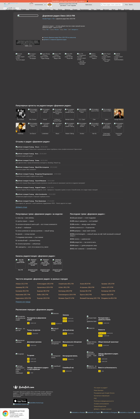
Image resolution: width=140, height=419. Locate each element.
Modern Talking (70, 133)
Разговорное (84, 9)
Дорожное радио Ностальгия (45, 270)
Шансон (67, 9)
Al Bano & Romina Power (57, 120)
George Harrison (118, 119)
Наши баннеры (98, 390)
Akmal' (45, 119)
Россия (57, 29)
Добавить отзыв (21, 207)
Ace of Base (20, 119)
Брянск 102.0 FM (107, 294)
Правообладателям (100, 406)
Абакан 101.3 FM (22, 284)
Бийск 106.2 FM (42, 294)
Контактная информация (102, 395)
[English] (93, 412)
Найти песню (88, 4)
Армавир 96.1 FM (22, 287)
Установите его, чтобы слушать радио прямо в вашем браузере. (17, 413)
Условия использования (101, 403)
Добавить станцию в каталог (103, 409)
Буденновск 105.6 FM (23, 298)
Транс (98, 9)
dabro (106, 119)
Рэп (92, 9)
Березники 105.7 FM (23, 294)
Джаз (119, 9)
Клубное (47, 9)
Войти (131, 4)
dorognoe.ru (75, 29)
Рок (54, 9)
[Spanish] (125, 412)
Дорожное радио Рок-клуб (57, 270)
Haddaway (20, 133)
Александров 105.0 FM (45, 284)
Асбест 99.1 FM (64, 287)
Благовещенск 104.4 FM (67, 294)
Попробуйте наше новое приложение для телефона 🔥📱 (70, 1)
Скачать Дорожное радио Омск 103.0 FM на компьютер (60, 37)
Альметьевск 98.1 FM (66, 284)
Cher (94, 119)
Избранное (32, 9)
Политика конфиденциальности (104, 401)
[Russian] (77, 412)
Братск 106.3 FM (86, 294)
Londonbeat (45, 133)
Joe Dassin (33, 133)
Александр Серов (119, 134)
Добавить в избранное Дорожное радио (55, 39)
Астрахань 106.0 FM (87, 287)
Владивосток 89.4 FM (108, 298)
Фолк (113, 9)
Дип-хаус (106, 9)
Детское (126, 9)
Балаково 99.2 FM (22, 291)
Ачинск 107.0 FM (107, 287)
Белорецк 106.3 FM (108, 291)
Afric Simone (32, 119)
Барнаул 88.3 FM (43, 291)
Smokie (82, 133)
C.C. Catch (82, 119)
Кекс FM (20, 270)
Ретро (60, 9)
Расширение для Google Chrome (104, 393)
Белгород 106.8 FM (65, 291)
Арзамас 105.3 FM (107, 284)
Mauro (57, 133)
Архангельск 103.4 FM (45, 287)
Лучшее (23, 9)
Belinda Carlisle (69, 119)
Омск (65, 29)
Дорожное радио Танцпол (33, 270)
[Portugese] (109, 412)
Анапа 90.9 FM (85, 284)
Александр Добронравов (106, 134)
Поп (40, 9)
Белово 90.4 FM (85, 291)
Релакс (75, 9)
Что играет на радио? (100, 387)
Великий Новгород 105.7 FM (90, 298)
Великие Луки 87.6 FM (66, 298)
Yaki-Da (94, 133)
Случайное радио (11, 9)
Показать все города (23, 302)
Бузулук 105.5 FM (43, 298)
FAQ (95, 398)
